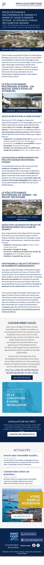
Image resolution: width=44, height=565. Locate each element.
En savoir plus (22, 377)
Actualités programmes (22, 49)
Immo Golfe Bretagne (29, 4)
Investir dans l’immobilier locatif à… (21, 455)
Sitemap (22, 552)
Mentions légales (22, 553)
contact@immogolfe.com (33, 540)
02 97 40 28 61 (30, 534)
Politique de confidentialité (33, 552)
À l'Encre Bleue (14, 552)
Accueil (4, 25)
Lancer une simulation (22, 434)
